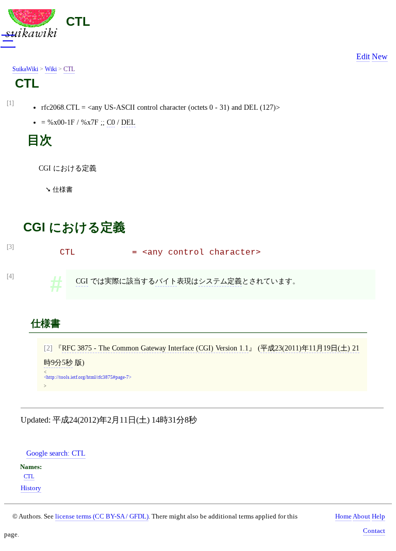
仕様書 (63, 189)
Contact (374, 531)
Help (378, 516)
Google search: (56, 453)
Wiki (51, 69)
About (361, 516)
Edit (363, 56)
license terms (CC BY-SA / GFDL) (101, 516)
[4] (10, 276)
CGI (82, 281)
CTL (78, 21)
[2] (48, 348)
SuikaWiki (25, 69)
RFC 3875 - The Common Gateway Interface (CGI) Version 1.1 (155, 348)
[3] (10, 247)
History (31, 488)
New (380, 56)
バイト (166, 281)
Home (343, 516)
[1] (10, 103)
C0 (111, 122)
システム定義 (220, 281)
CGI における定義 (67, 168)
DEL (128, 122)
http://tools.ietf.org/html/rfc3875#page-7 (87, 377)
